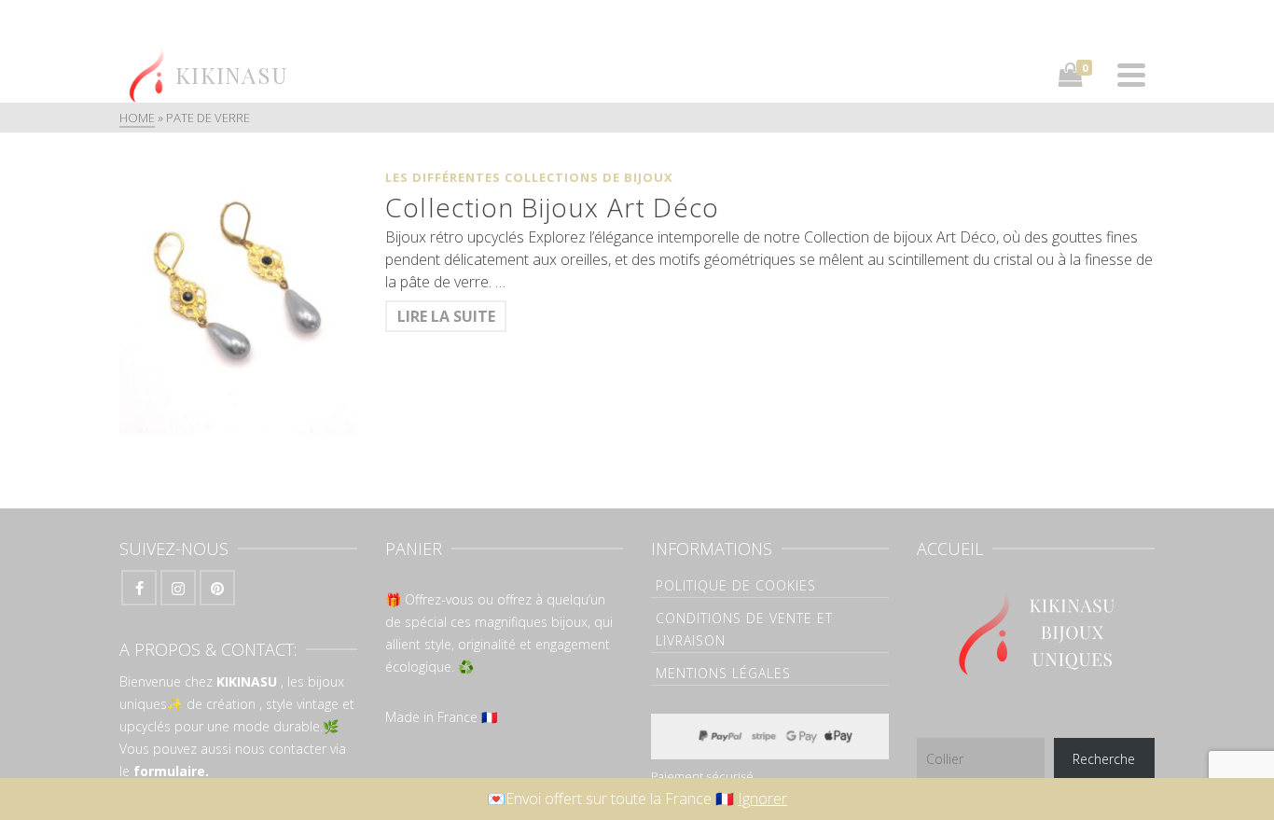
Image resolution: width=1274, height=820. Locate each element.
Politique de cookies (736, 585)
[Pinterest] (217, 587)
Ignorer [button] (762, 798)
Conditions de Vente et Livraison (744, 629)
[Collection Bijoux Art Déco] (238, 297)
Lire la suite (446, 316)
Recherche (1104, 759)
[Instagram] (178, 587)
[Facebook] (139, 587)
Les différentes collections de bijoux (529, 177)
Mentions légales (723, 673)
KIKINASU (246, 681)
